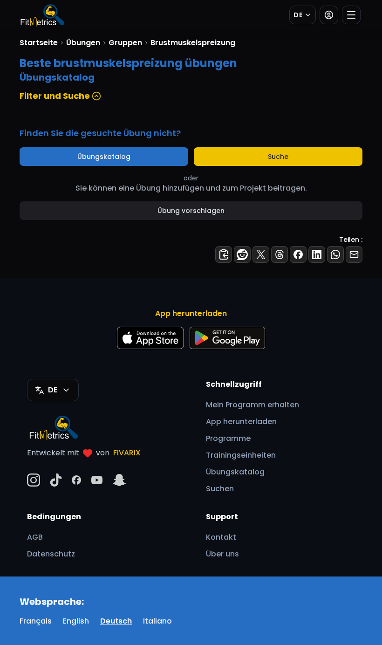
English (76, 621)
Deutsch (116, 621)
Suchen (220, 488)
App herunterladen (241, 421)
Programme (228, 438)
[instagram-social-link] (33, 480)
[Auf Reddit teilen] (242, 254)
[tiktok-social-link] (55, 480)
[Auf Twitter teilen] (260, 254)
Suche (278, 156)
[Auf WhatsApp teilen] (335, 254)
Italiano (157, 621)
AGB (35, 537)
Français (36, 621)
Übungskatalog (103, 156)
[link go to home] (56, 427)
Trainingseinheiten (241, 455)
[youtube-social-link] (96, 480)
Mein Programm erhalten (252, 404)
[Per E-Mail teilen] (354, 254)
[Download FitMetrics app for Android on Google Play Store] (227, 338)
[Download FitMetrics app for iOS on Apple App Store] (150, 338)
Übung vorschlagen (191, 210)
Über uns (222, 554)
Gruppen (125, 42)
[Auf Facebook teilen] (298, 254)
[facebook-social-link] (76, 480)
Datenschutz (51, 554)
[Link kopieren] (223, 254)
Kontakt (221, 537)
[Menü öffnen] (351, 15)
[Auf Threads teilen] (279, 254)
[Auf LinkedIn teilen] (316, 254)
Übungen (83, 42)
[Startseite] (42, 15)
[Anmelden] (329, 15)
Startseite (39, 42)
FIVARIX (127, 452)
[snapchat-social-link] (119, 480)
